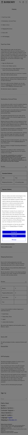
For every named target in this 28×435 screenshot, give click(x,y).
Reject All (14, 236)
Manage (14, 240)
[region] (14, 217)
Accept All (14, 232)
